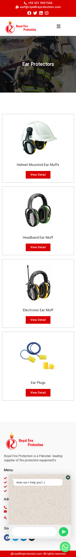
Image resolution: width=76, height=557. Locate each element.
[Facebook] (29, 13)
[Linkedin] (41, 13)
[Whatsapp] (65, 547)
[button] (58, 26)
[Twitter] (35, 13)
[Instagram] (46, 13)
